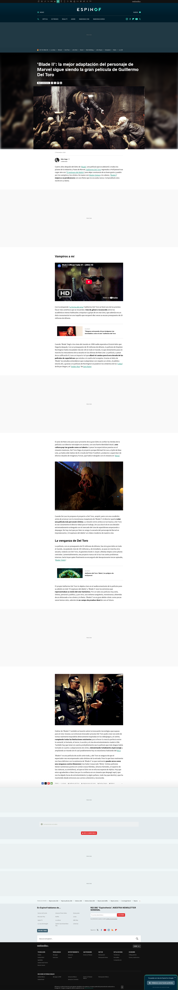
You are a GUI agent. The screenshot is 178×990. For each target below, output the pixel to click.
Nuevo (135, 12)
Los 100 (121, 50)
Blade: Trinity (60, 560)
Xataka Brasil (41, 979)
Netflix (57, 916)
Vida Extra (55, 957)
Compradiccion (118, 960)
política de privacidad (111, 919)
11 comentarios (44, 83)
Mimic (117, 455)
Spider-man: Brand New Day (61, 924)
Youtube (136, 19)
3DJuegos (55, 955)
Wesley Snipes (94, 175)
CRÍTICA (45, 19)
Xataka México (41, 977)
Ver (90, 833)
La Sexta (63, 783)
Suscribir (121, 915)
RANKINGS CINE (84, 19)
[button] (65, 159)
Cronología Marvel (126, 901)
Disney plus (76, 913)
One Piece (67, 50)
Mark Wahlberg (89, 50)
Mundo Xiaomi (41, 965)
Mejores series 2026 (53, 901)
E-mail (61, 83)
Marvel (81, 50)
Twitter (140, 19)
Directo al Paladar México (87, 977)
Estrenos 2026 (78, 901)
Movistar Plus (41, 916)
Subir (135, 946)
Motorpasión (101, 955)
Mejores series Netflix (103, 901)
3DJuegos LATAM (57, 977)
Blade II (114, 175)
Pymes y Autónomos (134, 957)
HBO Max (75, 920)
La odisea (53, 50)
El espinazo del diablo (75, 172)
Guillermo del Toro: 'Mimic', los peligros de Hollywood (99, 574)
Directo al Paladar (87, 955)
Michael (60, 50)
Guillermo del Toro (74, 783)
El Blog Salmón (133, 955)
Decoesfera (116, 957)
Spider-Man (75, 366)
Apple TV (40, 920)
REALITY (64, 19)
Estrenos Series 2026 (90, 901)
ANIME (73, 19)
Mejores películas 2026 (66, 901)
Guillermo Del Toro (93, 169)
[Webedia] (43, 946)
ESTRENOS (54, 19)
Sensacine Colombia (73, 979)
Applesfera (40, 960)
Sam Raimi (87, 366)
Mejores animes (115, 901)
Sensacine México (72, 977)
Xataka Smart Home (43, 962)
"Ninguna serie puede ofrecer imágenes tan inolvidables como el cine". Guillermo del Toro (100, 332)
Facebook (130, 19)
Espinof (89, 9)
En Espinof (87, 329)
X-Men (120, 364)
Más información (89, 988)
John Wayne (99, 50)
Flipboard (133, 19)
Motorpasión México (103, 977)
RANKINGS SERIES (99, 19)
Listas (74, 916)
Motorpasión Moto (103, 957)
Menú (42, 12)
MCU (119, 750)
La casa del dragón (43, 924)
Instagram (127, 19)
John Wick (74, 50)
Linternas (75, 924)
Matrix (114, 50)
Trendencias (117, 955)
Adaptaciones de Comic (89, 783)
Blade (83, 167)
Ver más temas (42, 930)
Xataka (39, 955)
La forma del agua (76, 307)
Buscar (137, 938)
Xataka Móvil (41, 957)
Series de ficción (42, 913)
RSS (112, 929)
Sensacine (70, 955)
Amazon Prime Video (61, 913)
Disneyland (108, 50)
